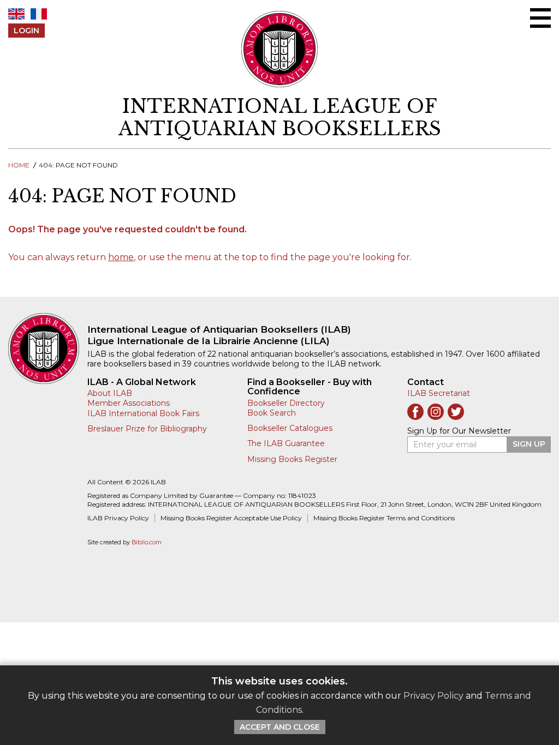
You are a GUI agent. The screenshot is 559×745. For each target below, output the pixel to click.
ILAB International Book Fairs (143, 413)
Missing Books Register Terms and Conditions (384, 518)
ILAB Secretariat (438, 393)
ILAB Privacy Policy (118, 518)
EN (16, 14)
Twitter (456, 412)
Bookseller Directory (286, 403)
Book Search (271, 413)
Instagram (435, 412)
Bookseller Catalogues (289, 428)
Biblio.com (147, 542)
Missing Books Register (292, 459)
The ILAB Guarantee (286, 443)
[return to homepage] (47, 348)
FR (39, 14)
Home (18, 165)
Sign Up (529, 444)
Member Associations (128, 403)
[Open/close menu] (540, 18)
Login (26, 30)
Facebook (415, 412)
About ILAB (109, 393)
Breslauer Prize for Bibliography (147, 429)
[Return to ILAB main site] (279, 49)
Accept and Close (280, 727)
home (121, 257)
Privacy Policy (433, 695)
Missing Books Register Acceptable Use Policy (231, 518)
